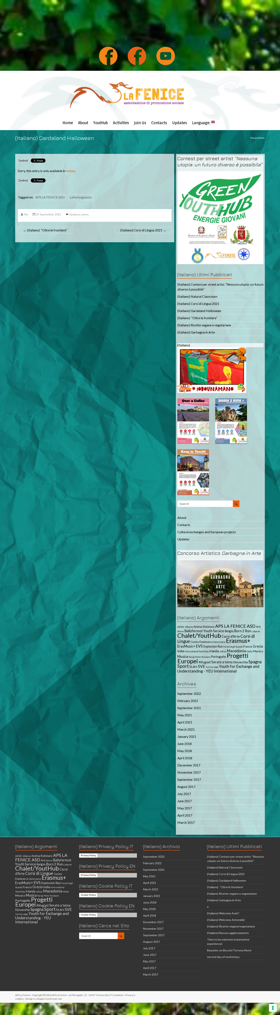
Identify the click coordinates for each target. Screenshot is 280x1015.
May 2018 (184, 751)
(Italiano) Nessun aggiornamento (228, 933)
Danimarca (206, 641)
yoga (216, 667)
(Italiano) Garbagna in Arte (196, 332)
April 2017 (184, 815)
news (84, 214)
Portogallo (218, 656)
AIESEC (180, 626)
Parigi (192, 657)
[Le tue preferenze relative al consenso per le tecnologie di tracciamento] (273, 1008)
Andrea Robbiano (204, 626)
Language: (201, 122)
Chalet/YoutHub (199, 635)
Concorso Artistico (219, 553)
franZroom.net (53, 998)
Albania (189, 626)
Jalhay (223, 651)
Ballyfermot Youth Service (204, 631)
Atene (180, 631)
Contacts (159, 122)
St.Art (193, 666)
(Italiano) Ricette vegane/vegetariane (231, 926)
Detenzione (219, 642)
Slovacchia (240, 662)
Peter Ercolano (202, 657)
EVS (199, 646)
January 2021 (186, 736)
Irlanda (214, 651)
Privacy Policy (88, 855)
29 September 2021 (48, 214)
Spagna (255, 661)
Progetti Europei (34, 902)
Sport (183, 666)
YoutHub (100, 122)
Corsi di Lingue (39, 873)
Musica (182, 657)
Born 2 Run (242, 631)
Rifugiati (205, 662)
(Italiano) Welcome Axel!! (223, 913)
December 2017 (188, 765)
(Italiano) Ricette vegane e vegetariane (204, 325)
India (180, 651)
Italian (70, 171)
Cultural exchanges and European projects (206, 532)
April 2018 (184, 758)
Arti (258, 626)
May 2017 (184, 808)
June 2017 (184, 801)
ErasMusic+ (186, 646)
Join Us (140, 122)
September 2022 (189, 693)
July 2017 (184, 794)
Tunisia (209, 667)
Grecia (258, 646)
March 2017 (186, 822)
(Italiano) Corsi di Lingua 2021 (143, 230)
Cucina (195, 641)
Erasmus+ (238, 640)
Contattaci (118, 995)
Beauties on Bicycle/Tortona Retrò (229, 950)
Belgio (229, 631)
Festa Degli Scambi (233, 646)
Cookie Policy (88, 894)
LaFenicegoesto (81, 197)
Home (68, 122)
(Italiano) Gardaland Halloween (199, 311)
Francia (247, 646)
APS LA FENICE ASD (50, 197)
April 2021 (184, 722)
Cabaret (256, 631)
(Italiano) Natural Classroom (197, 296)
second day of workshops (223, 957)
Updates (179, 122)
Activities (121, 122)
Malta (250, 651)
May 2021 (184, 715)
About (83, 122)
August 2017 (186, 787)
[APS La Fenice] (126, 76)
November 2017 (189, 772)
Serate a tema (222, 662)
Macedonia (236, 650)
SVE (201, 666)
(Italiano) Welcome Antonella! (226, 919)
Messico (258, 651)
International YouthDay (197, 651)
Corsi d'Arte (231, 636)
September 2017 (189, 779)
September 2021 (189, 708)
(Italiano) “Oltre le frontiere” (45, 230)
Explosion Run (213, 646)
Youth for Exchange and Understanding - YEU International (218, 668)
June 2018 (184, 744)
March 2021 (186, 729)
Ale (26, 214)
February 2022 (187, 701)
